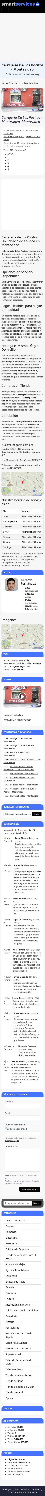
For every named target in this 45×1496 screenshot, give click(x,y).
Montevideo (31, 83)
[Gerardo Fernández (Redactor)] (11, 584)
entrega (37, 663)
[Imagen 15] (37, 645)
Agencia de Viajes (15, 1264)
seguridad (25, 666)
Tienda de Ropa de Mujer (20, 1386)
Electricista (12, 1237)
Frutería (10, 1299)
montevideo (9, 663)
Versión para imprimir (14, 136)
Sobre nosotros (15, 1468)
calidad (29, 663)
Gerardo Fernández (28, 582)
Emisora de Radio (15, 1281)
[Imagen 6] (19, 645)
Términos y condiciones (19, 1471)
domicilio (20, 663)
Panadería (11, 1316)
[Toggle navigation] (5, 9)
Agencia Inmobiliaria (17, 1270)
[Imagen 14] (35, 645)
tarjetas (15, 666)
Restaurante (12, 1327)
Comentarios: (11, 1146)
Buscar (36, 1203)
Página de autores (16, 1459)
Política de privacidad (18, 1465)
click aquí (30, 143)
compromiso (10, 669)
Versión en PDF (33, 136)
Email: (8, 1113)
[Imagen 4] (15, 645)
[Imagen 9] (25, 645)
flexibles (20, 669)
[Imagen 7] (21, 645)
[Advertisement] (22, 37)
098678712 (37, 460)
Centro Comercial (15, 1220)
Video (6, 139)
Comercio (11, 1232)
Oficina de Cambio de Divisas (22, 1310)
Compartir (8, 133)
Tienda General (14, 1392)
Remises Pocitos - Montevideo (24, 784)
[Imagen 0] (7, 645)
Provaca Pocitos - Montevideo (24, 796)
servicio (7, 666)
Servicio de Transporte (18, 1348)
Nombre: (9, 1101)
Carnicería (11, 1276)
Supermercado (14, 1354)
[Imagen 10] (27, 645)
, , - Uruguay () (21, 452)
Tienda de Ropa (14, 1381)
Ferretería (11, 1243)
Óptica (9, 1398)
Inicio (5, 83)
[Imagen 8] (23, 645)
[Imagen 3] (13, 645)
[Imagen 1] (9, 645)
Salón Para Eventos (16, 1342)
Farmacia (11, 1293)
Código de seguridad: (15, 1124)
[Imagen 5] (17, 645)
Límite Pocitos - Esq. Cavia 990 (24, 773)
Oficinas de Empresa (17, 1249)
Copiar (37, 814)
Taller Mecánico (14, 1369)
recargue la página (12, 1141)
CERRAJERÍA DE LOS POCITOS (17, 720)
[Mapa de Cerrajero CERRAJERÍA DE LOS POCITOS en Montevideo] (23, 483)
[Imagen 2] (11, 645)
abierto (15, 660)
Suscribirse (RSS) (15, 1474)
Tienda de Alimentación (19, 1375)
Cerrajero (16, 83)
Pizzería (10, 1322)
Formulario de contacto (19, 1462)
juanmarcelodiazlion (13, 715)
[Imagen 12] (31, 645)
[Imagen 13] (33, 645)
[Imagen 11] (29, 645)
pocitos (7, 660)
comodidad (24, 660)
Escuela (10, 1287)
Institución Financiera (18, 1304)
